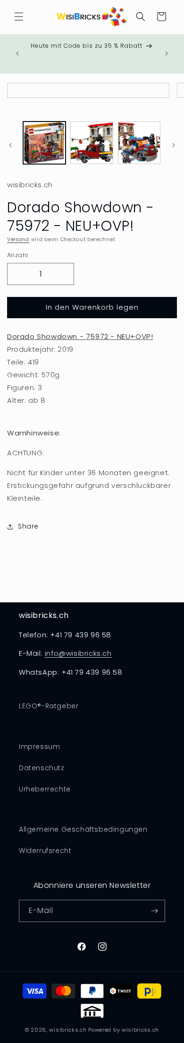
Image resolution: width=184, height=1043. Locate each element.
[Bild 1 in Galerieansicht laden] (44, 143)
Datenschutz (42, 768)
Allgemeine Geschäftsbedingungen (83, 829)
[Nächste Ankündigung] (166, 53)
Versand (18, 239)
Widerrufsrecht (45, 850)
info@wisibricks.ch (78, 653)
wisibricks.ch (67, 1030)
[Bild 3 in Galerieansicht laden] (139, 143)
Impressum (39, 746)
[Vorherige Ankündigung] (17, 53)
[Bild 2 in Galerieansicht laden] (91, 143)
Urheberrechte (45, 789)
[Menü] (18, 16)
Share (28, 526)
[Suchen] (140, 16)
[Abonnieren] (154, 911)
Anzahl (17, 255)
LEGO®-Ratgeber (48, 706)
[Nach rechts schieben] (173, 145)
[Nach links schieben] (10, 145)
